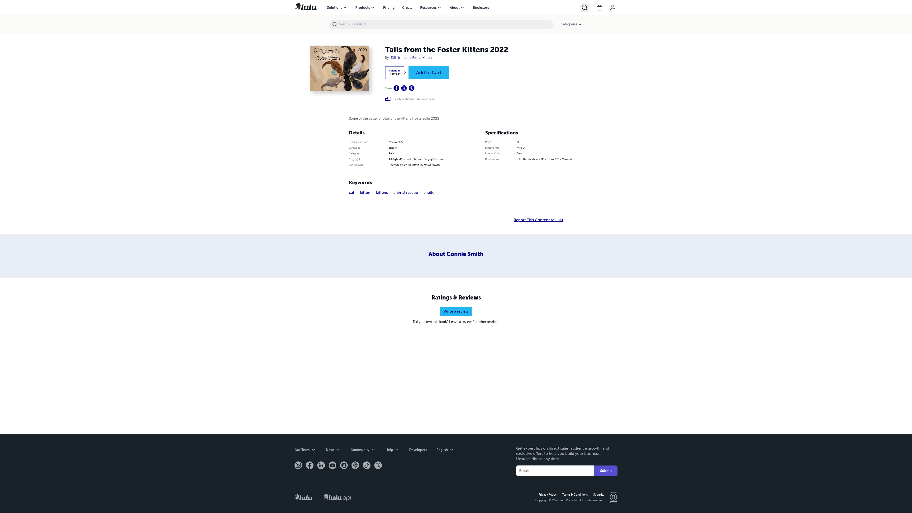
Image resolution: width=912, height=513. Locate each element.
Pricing (388, 8)
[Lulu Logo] (303, 497)
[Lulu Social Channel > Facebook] (310, 465)
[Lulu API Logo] (337, 497)
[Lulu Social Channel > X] (378, 465)
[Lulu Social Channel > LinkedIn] (321, 465)
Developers (418, 450)
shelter (430, 192)
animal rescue (406, 192)
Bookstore (481, 8)
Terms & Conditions (575, 494)
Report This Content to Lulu (538, 220)
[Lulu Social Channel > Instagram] (298, 465)
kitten (365, 192)
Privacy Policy (547, 494)
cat (351, 192)
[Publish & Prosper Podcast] (355, 465)
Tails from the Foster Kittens (412, 58)
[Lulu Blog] (344, 465)
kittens (382, 192)
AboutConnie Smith (456, 254)
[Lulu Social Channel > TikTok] (366, 465)
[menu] (345, 7)
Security (598, 494)
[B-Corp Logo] (614, 498)
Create (407, 8)
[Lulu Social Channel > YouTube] (332, 465)
